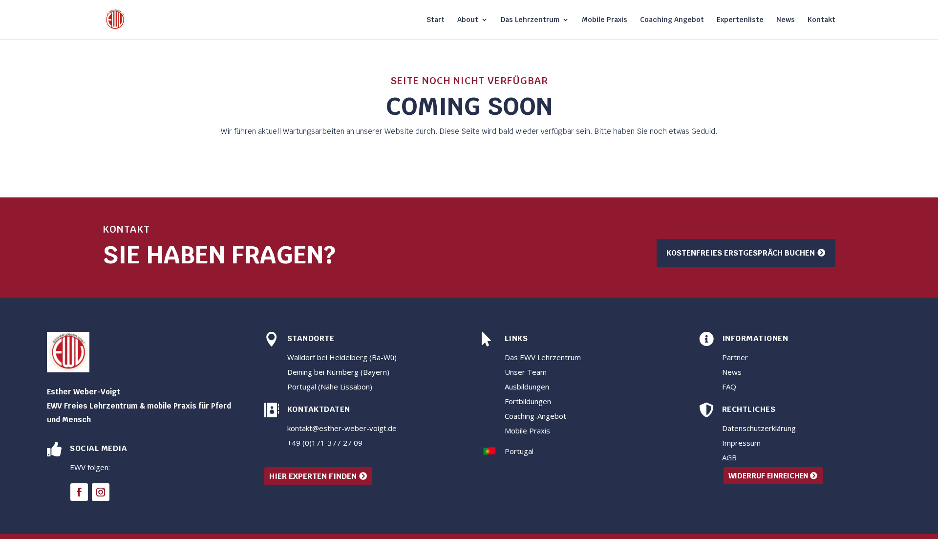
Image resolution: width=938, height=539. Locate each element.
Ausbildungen (527, 386)
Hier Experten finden (313, 476)
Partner (735, 357)
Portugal (519, 451)
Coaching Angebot (672, 20)
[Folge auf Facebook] (79, 492)
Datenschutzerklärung (759, 428)
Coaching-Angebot (535, 416)
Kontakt (821, 20)
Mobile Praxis (604, 20)
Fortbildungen (528, 401)
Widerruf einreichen (768, 475)
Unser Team (526, 372)
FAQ (729, 386)
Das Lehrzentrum (530, 20)
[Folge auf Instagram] (100, 492)
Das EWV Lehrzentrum (543, 357)
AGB (729, 457)
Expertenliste (740, 20)
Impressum (741, 443)
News (785, 20)
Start (435, 20)
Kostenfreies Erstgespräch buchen (740, 253)
